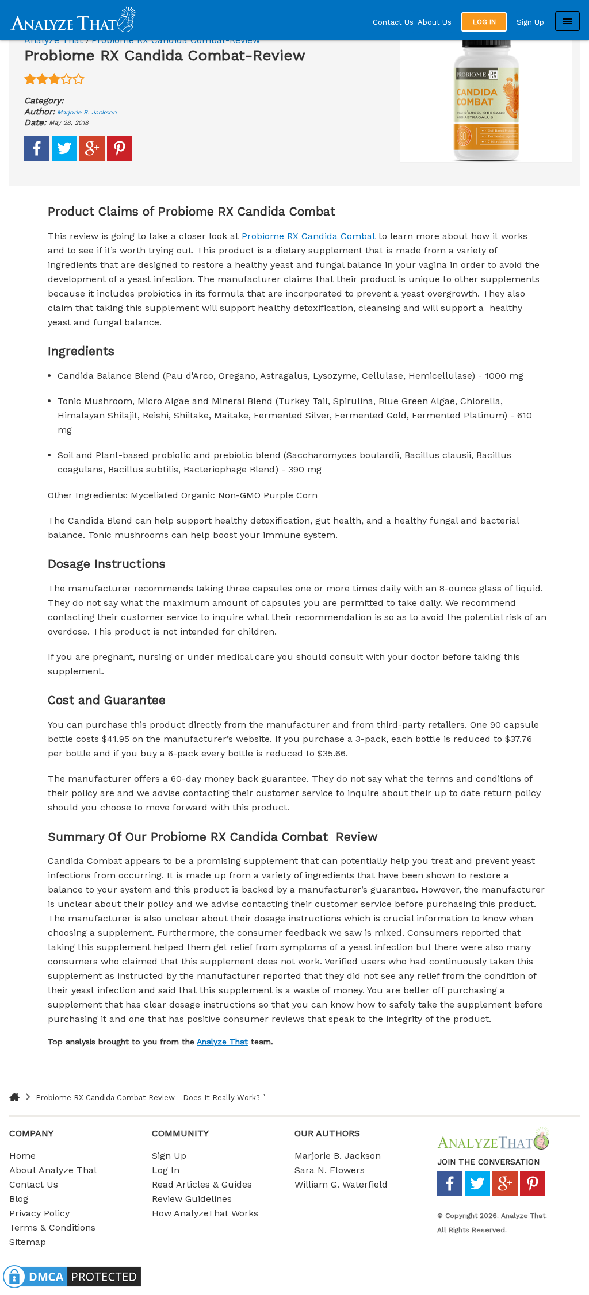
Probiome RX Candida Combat (309, 235)
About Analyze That (53, 1170)
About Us (435, 22)
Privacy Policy (39, 1213)
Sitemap (27, 1241)
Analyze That (53, 39)
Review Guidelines (192, 1198)
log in (484, 22)
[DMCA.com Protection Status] (72, 1287)
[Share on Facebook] (36, 158)
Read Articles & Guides (202, 1184)
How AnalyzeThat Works (205, 1213)
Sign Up (530, 22)
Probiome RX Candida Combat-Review (175, 39)
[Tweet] (64, 158)
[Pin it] (119, 158)
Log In (165, 1170)
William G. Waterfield (341, 1184)
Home (22, 1155)
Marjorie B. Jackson (87, 112)
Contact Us (393, 22)
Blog (18, 1198)
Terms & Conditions (52, 1227)
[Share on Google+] (92, 158)
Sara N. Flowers (329, 1170)
